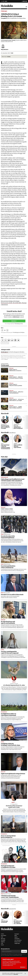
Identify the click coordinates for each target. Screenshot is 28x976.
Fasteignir (17, 934)
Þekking (3, 941)
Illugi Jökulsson (4, 49)
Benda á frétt (18, 941)
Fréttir (2, 934)
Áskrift (16, 937)
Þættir (2, 944)
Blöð (16, 935)
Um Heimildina (18, 940)
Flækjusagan (4, 11)
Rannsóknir (3, 935)
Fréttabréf (17, 938)
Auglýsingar (17, 943)
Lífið (2, 943)
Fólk (2, 937)
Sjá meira (13, 321)
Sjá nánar (15, 974)
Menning (3, 938)
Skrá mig (24, 951)
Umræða (3, 940)
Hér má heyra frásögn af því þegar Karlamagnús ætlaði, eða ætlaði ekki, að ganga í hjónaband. (14, 303)
